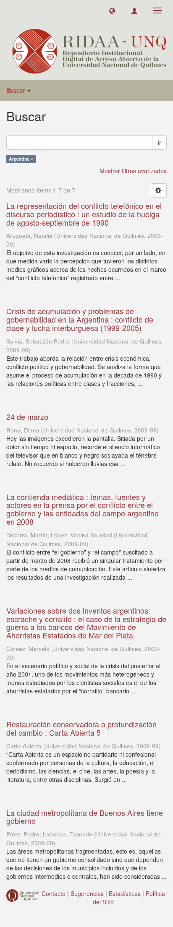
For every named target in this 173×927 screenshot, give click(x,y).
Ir (159, 142)
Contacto (54, 893)
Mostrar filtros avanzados (133, 171)
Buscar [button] (16, 90)
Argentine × (21, 159)
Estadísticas (125, 893)
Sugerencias (87, 893)
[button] (112, 10)
